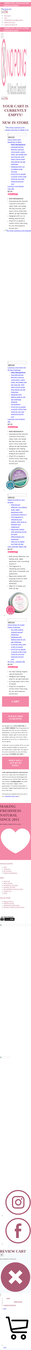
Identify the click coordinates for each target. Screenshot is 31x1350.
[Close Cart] (1, 1254)
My (7, 871)
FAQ (5, 18)
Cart (5, 867)
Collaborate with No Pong (13, 889)
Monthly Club (9, 22)
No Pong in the (10, 885)
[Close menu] (0, 1294)
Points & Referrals (10, 873)
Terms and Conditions (11, 905)
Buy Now (7, 16)
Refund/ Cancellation (13, 907)
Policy (8, 901)
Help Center (7, 883)
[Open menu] (2, 35)
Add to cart (11, 137)
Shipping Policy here (11, 796)
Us (6, 881)
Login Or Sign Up (10, 24)
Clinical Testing (9, 887)
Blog (5, 893)
